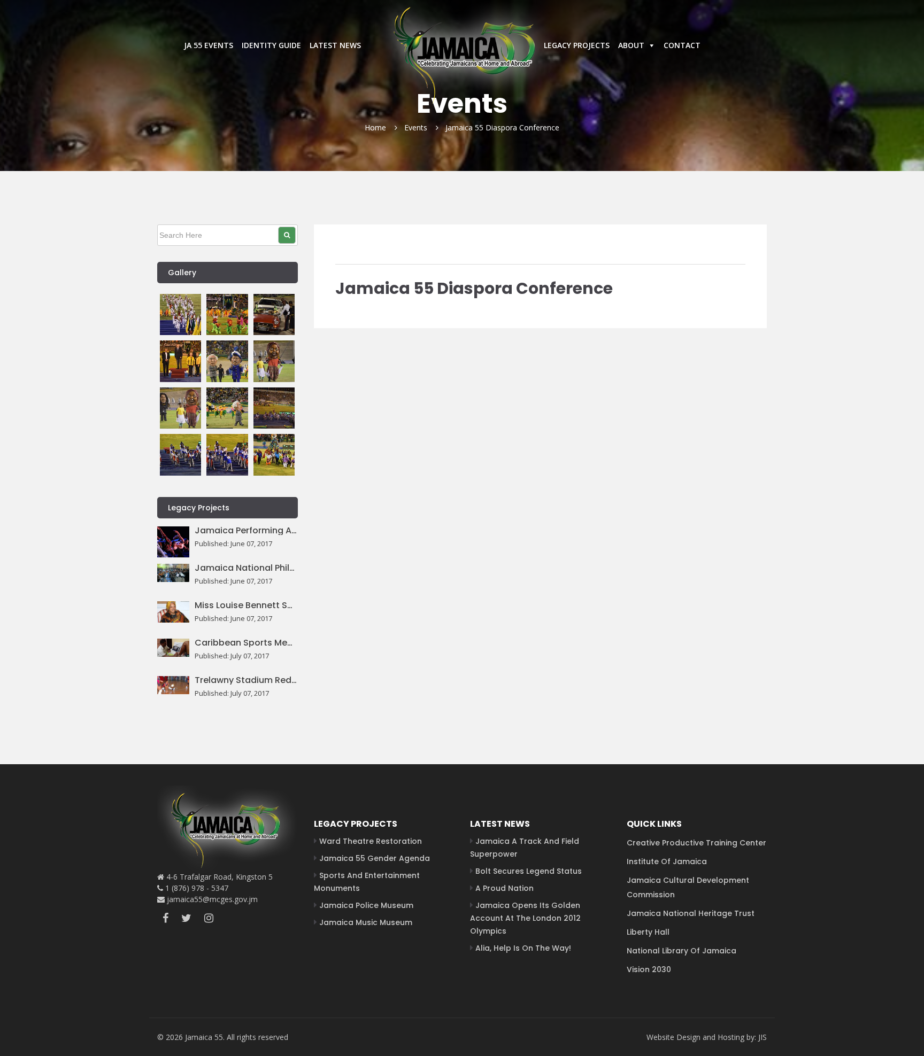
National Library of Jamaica (681, 950)
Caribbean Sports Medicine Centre (246, 643)
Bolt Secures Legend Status (528, 871)
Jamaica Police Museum (366, 905)
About (631, 45)
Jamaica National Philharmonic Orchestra (246, 568)
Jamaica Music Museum (365, 922)
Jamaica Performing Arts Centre (246, 530)
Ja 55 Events (208, 45)
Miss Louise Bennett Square (246, 605)
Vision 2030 (649, 969)
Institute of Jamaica (667, 861)
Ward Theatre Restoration (370, 841)
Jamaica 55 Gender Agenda (374, 858)
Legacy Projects (577, 45)
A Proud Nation (504, 888)
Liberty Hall (648, 932)
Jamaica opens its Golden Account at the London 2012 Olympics (525, 918)
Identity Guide (271, 45)
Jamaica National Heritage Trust (690, 913)
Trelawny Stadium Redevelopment (246, 680)
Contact (682, 45)
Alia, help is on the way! (523, 948)
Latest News (335, 45)
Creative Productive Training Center (696, 842)
